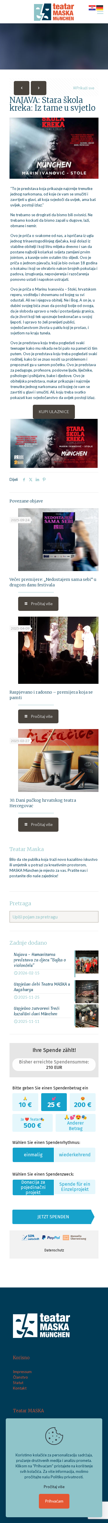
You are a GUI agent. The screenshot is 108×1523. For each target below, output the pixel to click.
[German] (100, 7)
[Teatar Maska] (54, 11)
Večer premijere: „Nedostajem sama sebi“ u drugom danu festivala (53, 582)
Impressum (22, 1371)
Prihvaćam (54, 1500)
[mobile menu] (100, 11)
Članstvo (20, 1377)
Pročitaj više (54, 1486)
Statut (18, 1382)
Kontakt (19, 1388)
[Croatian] (92, 7)
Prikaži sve (85, 88)
